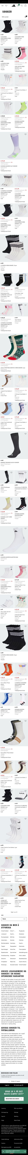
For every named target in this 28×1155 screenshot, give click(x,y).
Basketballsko (23, 958)
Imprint (3, 1116)
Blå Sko (12, 937)
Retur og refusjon (18, 1108)
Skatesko (21, 934)
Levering (3, 1108)
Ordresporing (4, 1112)
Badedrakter (4, 952)
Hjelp (2, 1120)
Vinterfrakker (5, 931)
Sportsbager (4, 949)
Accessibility (17, 1147)
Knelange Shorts (3, 965)
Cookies (3, 1143)
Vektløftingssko (23, 952)
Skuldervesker (14, 964)
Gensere (3, 958)
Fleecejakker (22, 949)
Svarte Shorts (22, 961)
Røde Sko (12, 961)
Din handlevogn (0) (18, 1085)
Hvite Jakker (22, 955)
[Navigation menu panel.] (2, 5)
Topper (3, 946)
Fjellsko (21, 940)
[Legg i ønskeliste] (11, 22)
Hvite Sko (12, 949)
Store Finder (17, 1120)
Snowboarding (5, 955)
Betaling (16, 1116)
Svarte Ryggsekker (22, 943)
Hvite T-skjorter (12, 931)
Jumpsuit (3, 934)
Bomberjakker (5, 943)
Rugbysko (21, 931)
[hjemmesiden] (13, 6)
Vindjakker (4, 961)
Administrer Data (18, 1139)
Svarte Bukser (12, 934)
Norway (16, 1152)
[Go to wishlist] (6, 5)
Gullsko (12, 940)
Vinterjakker (22, 937)
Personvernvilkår (18, 1143)
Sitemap (16, 1112)
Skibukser (13, 958)
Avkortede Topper (4, 940)
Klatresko (21, 946)
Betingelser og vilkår (6, 1147)
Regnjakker (13, 946)
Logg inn (7, 1085)
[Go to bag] (25, 5)
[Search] (22, 5)
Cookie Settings (5, 1139)
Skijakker (12, 955)
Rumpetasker (5, 937)
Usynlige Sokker (12, 943)
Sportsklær (13, 952)
